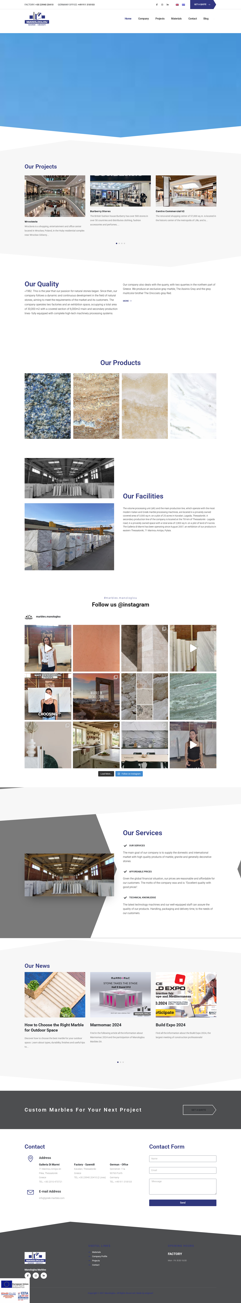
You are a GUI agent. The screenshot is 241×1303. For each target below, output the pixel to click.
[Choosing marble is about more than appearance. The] (48, 696)
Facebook (28, 1276)
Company (143, 18)
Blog (205, 18)
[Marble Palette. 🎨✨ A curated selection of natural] (144, 696)
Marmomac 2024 (40, 1025)
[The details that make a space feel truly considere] (144, 648)
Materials (176, 18)
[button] (116, 243)
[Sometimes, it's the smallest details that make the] (48, 745)
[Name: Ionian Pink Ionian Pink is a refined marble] (96, 648)
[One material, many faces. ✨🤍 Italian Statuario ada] (96, 745)
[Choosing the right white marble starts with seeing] (193, 745)
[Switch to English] (177, 4)
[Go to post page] (55, 191)
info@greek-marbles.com (51, 1198)
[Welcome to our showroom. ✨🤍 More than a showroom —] (193, 648)
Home (128, 18)
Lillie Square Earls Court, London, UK (178, 211)
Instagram (36, 1276)
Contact (192, 18)
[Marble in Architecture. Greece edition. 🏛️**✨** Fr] (96, 696)
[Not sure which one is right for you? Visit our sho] (48, 648)
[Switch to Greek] (183, 4)
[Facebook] (157, 4)
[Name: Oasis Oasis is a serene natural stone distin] (193, 696)
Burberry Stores (35, 211)
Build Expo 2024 (105, 1025)
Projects (159, 18)
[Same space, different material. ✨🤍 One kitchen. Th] (144, 745)
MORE (126, 301)
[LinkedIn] (167, 4)
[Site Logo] (37, 19)
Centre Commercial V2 (104, 211)
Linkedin (44, 1276)
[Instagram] (162, 4)
